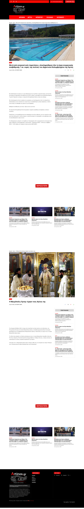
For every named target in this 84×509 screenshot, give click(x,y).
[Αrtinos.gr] (19, 9)
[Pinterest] (71, 70)
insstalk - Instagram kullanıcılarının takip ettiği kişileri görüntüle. (38, 508)
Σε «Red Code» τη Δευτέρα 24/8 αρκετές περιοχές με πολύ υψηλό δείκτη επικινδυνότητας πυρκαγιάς (64, 115)
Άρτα (14, 22)
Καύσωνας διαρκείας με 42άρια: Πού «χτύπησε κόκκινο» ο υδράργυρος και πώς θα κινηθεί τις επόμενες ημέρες (64, 81)
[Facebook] (11, 2)
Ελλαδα (56, 90)
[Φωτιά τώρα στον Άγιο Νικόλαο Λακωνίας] (42, 211)
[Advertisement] (31, 81)
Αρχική (10, 22)
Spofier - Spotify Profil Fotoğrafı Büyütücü (17, 508)
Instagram (65, 475)
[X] (16, 2)
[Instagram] (14, 2)
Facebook (58, 475)
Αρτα (10, 62)
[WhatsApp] (73, 70)
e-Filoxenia (32, 500)
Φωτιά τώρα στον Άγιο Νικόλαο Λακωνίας (40, 219)
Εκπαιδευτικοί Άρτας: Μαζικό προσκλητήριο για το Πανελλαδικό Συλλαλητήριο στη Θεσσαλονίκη (64, 104)
